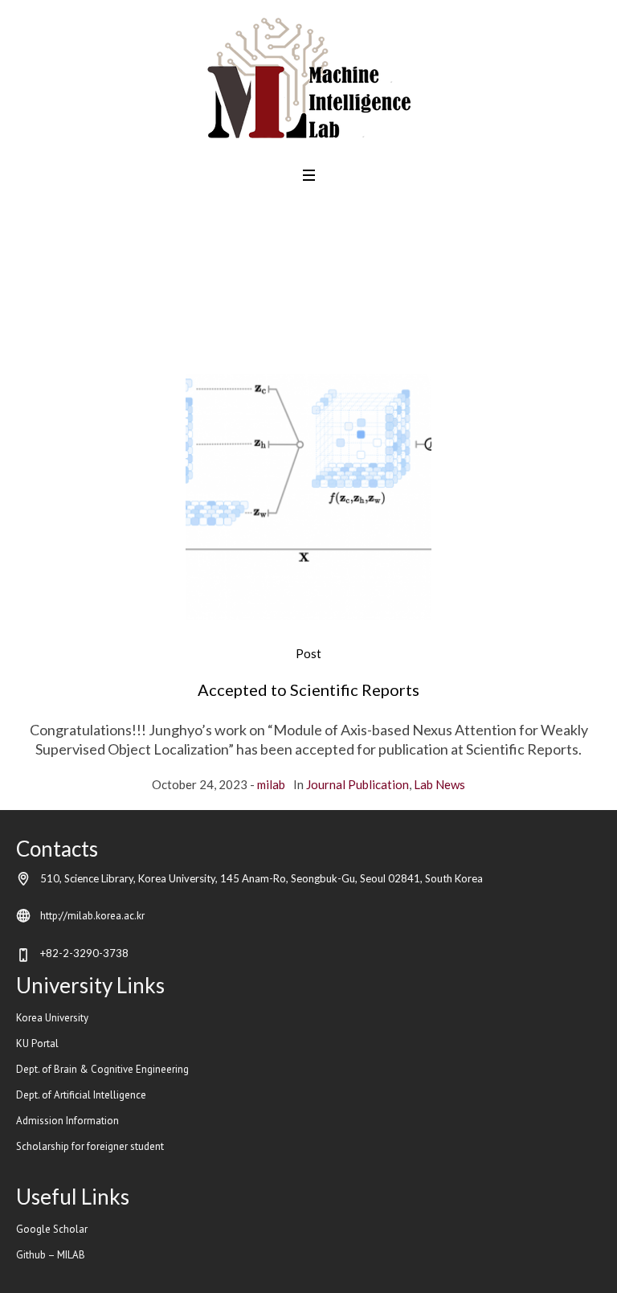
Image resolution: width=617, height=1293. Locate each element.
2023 (302, 327)
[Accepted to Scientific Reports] (308, 497)
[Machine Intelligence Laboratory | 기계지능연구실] (308, 78)
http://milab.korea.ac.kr (92, 916)
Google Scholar (52, 1229)
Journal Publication (357, 784)
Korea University (52, 1018)
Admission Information (67, 1120)
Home (260, 327)
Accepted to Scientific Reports (308, 689)
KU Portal (38, 1043)
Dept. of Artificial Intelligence (82, 1095)
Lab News (439, 784)
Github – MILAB (52, 1255)
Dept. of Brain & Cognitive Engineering (102, 1069)
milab (271, 784)
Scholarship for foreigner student (90, 1146)
